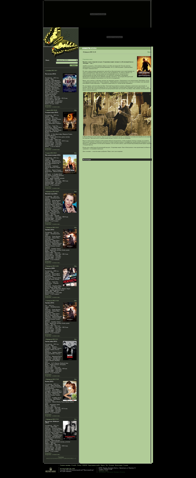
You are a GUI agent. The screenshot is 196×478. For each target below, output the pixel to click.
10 (71, 458)
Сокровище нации (87, 59)
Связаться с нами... (104, 470)
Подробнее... (48, 105)
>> (74, 458)
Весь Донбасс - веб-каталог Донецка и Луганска (112, 472)
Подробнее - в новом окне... (53, 106)
